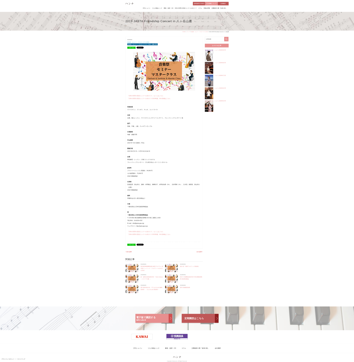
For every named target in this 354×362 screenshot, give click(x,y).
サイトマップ (21, 359)
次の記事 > (200, 251)
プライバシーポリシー (7, 359)
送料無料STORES (199, 3)
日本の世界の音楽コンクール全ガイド (186, 8)
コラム (200, 8)
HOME (183, 31)
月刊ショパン (146, 8)
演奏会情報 (207, 8)
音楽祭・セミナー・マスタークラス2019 (199, 31)
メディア (188, 31)
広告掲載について (211, 3)
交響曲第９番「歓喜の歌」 (219, 8)
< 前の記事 (128, 251)
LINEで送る (131, 47)
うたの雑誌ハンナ (157, 8)
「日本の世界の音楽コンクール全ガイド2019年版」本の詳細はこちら (148, 98)
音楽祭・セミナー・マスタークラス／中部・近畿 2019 (142, 44)
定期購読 (223, 3)
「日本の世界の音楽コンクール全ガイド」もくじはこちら (145, 95)
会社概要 (218, 348)
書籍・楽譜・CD (168, 8)
